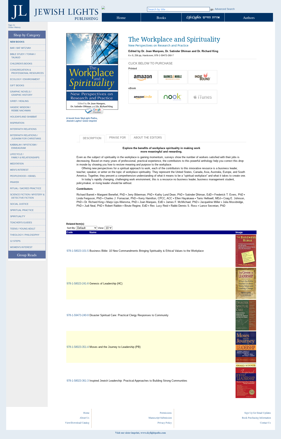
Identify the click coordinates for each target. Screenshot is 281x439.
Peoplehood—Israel (23, 176)
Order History (14, 27)
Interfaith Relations (23, 129)
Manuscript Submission (160, 417)
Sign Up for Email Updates (257, 412)
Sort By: (71, 228)
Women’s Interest (21, 247)
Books (161, 17)
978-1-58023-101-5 (78, 250)
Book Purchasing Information (256, 417)
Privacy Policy (165, 422)
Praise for (117, 137)
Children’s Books (21, 63)
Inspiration (17, 123)
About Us (84, 417)
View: (101, 228)
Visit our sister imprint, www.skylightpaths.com (140, 432)
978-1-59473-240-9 (78, 315)
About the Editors (148, 137)
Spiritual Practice (22, 210)
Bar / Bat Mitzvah (20, 48)
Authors (249, 17)
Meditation (17, 163)
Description (92, 138)
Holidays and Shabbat (23, 116)
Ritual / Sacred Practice (25, 188)
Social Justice (19, 204)
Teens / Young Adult (22, 228)
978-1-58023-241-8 (78, 283)
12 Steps (15, 241)
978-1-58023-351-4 (78, 346)
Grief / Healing (19, 101)
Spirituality (17, 216)
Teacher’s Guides (21, 222)
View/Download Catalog (77, 422)
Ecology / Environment (25, 79)
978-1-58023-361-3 (78, 380)
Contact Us (265, 422)
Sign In (11, 25)
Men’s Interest (19, 170)
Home (121, 17)
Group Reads (27, 254)
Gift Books (17, 85)
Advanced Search (225, 9)
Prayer (14, 182)
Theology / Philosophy (24, 235)
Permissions (166, 412)
